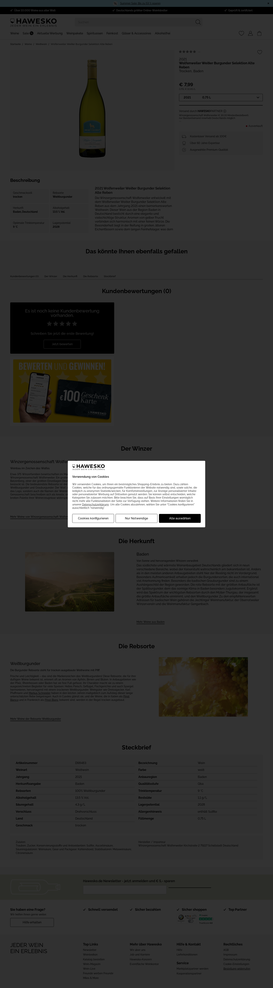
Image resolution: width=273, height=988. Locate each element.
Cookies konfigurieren (93, 518)
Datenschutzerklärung (95, 504)
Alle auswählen (180, 518)
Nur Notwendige (136, 518)
